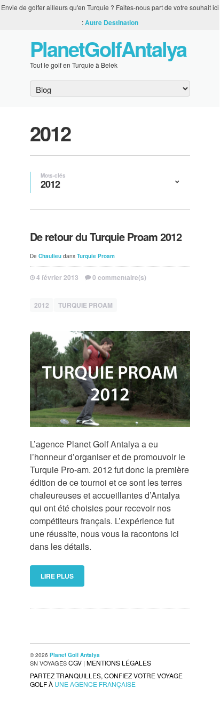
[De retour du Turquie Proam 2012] (110, 379)
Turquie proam (85, 305)
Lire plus (57, 576)
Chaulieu (49, 256)
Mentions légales (119, 662)
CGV (75, 662)
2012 (41, 305)
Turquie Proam (96, 256)
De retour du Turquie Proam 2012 (106, 236)
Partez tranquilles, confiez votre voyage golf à (106, 679)
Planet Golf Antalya (75, 655)
